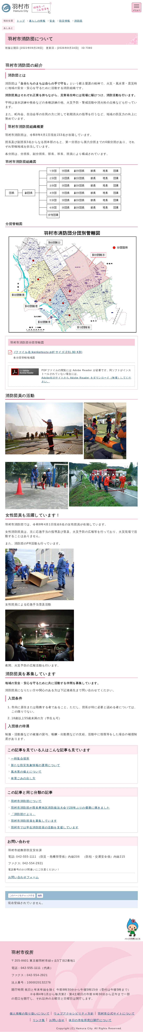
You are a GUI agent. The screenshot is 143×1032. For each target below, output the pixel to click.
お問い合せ (57, 1020)
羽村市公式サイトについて (116, 1013)
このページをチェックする (21, 895)
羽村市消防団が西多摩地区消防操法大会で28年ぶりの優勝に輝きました (60, 807)
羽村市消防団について (26, 801)
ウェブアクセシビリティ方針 (74, 1013)
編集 (40, 895)
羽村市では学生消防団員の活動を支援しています (44, 827)
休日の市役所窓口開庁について (90, 1020)
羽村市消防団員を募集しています (34, 820)
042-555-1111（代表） (37, 967)
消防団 (78, 21)
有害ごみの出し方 (23, 778)
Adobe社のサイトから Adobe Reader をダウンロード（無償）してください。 (86, 379)
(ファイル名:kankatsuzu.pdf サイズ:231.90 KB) (47, 352)
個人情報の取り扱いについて (30, 1013)
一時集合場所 (20, 758)
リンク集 (39, 1020)
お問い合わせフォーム (23, 877)
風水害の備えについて (26, 771)
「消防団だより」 (23, 814)
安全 (52, 21)
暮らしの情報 (37, 21)
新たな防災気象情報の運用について (35, 765)
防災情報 (64, 21)
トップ (21, 21)
